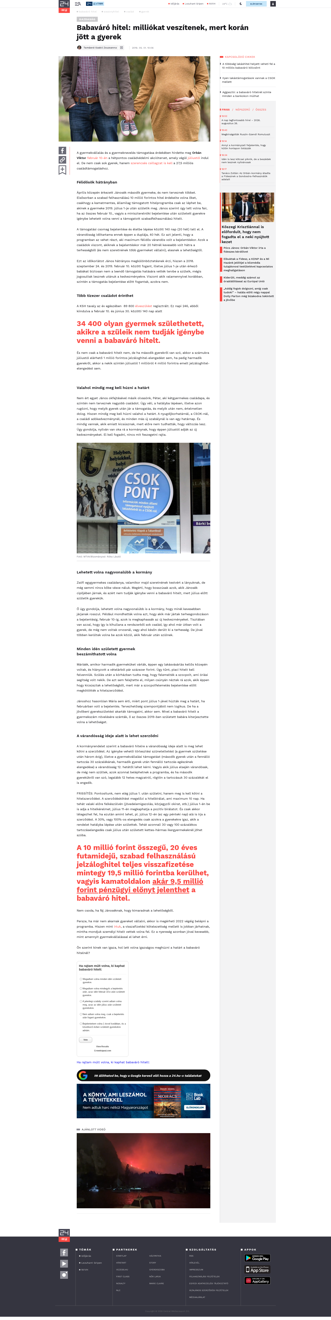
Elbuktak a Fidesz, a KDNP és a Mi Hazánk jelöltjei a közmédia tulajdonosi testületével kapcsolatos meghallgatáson (248, 264)
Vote (85, 1040)
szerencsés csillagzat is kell (151, 163)
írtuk (117, 926)
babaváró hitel (88, 11)
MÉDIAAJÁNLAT (197, 1297)
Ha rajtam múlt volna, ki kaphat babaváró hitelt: (113, 1062)
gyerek (145, 11)
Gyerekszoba (157, 1269)
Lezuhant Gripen (194, 3)
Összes (260, 109)
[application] (143, 1170)
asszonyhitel (111, 11)
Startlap (121, 1256)
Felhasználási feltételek (204, 1276)
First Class (122, 1276)
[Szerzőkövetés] (121, 47)
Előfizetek (256, 4)
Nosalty (120, 1283)
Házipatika (155, 1256)
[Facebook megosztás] (62, 150)
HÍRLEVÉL (194, 1263)
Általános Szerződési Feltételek (208, 1290)
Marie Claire (156, 1283)
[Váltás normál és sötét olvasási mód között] (241, 4)
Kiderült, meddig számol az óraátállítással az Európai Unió (244, 279)
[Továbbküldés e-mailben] (62, 160)
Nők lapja (155, 1276)
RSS (191, 1256)
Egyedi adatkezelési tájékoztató (208, 1283)
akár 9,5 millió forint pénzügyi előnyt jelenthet (140, 885)
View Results (102, 1046)
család (130, 11)
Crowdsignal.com (102, 1050)
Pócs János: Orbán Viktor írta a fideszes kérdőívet (245, 249)
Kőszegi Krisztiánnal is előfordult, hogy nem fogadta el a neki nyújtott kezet (245, 234)
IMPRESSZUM (196, 1269)
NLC (118, 1290)
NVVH (212, 3)
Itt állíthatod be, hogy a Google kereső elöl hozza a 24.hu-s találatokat (147, 1075)
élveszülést (143, 306)
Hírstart (121, 1263)
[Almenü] (78, 4)
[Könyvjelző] (62, 170)
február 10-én (97, 158)
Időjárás (174, 3)
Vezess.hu (122, 1269)
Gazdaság (87, 19)
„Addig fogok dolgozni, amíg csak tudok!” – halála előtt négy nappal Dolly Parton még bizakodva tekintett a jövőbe (249, 294)
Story (152, 1263)
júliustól (194, 158)
